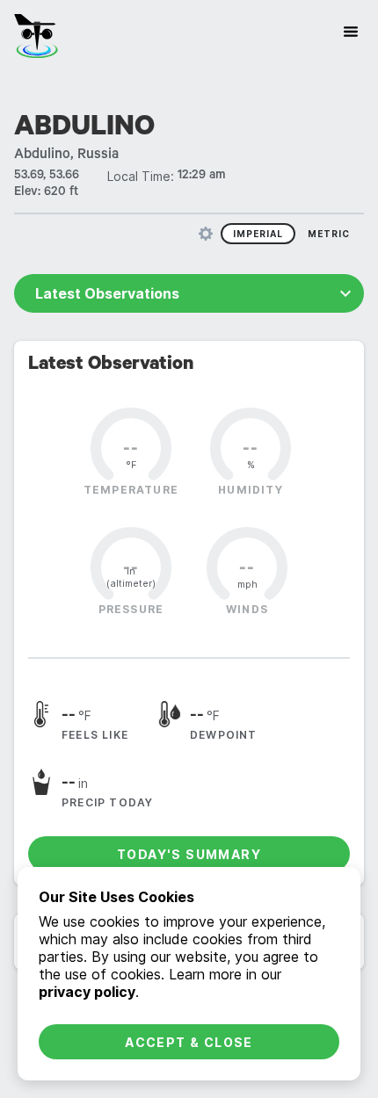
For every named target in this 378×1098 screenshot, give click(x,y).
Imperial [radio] (258, 233)
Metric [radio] (329, 233)
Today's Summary (189, 854)
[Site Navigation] (350, 31)
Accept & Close (189, 1042)
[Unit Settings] (206, 233)
